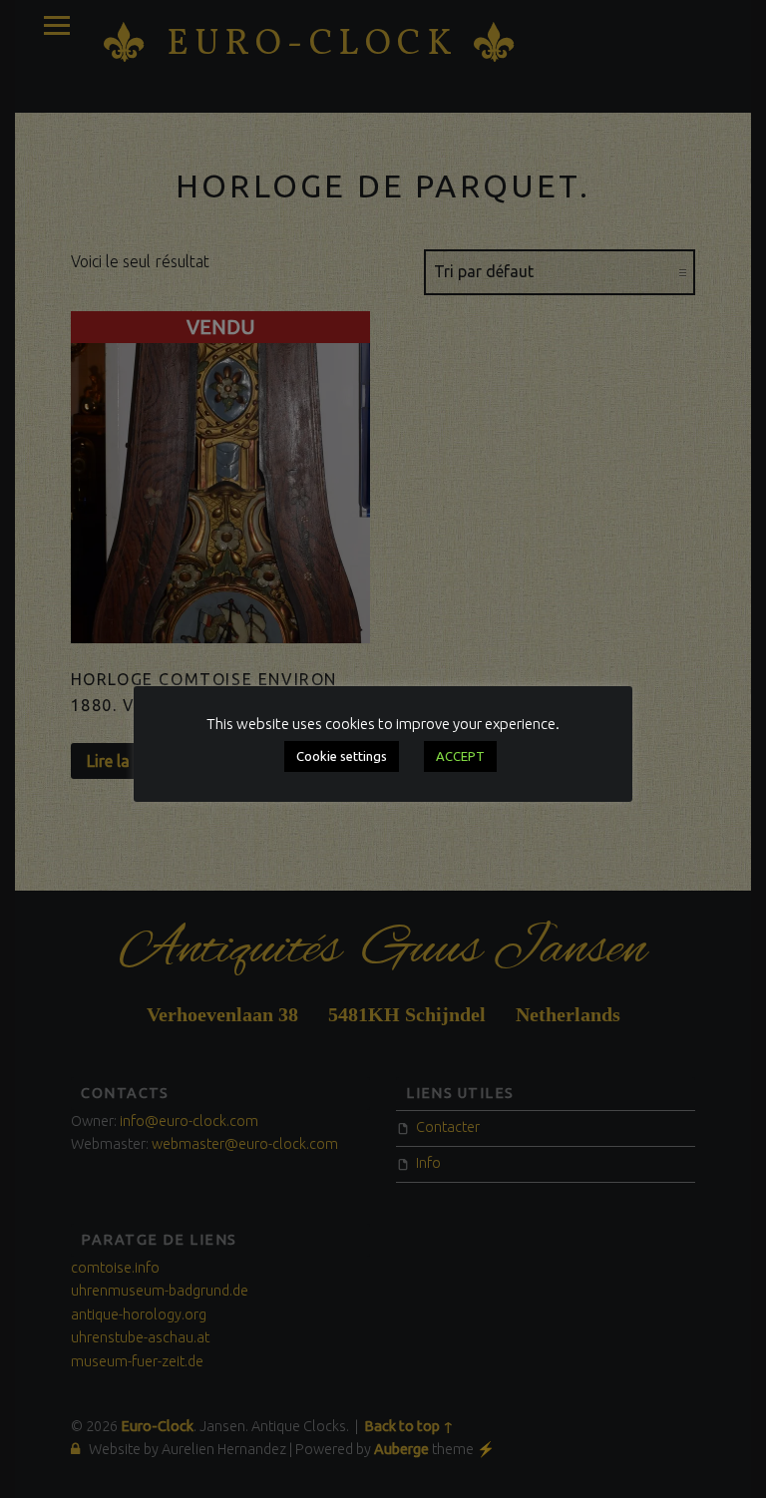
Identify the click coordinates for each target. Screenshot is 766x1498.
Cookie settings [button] (341, 756)
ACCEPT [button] (460, 756)
